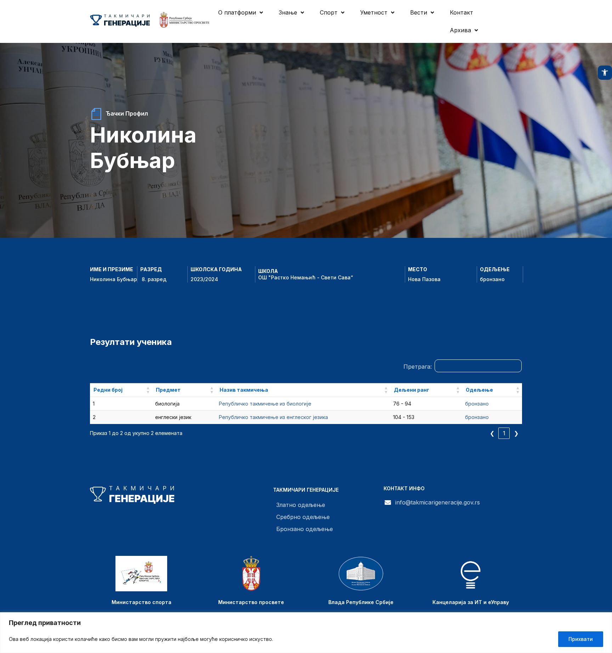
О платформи (237, 12)
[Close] (604, 618)
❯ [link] (516, 433)
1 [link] (504, 433)
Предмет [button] (168, 390)
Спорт (329, 12)
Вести (418, 12)
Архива (460, 30)
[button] (605, 73)
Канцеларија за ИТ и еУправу (470, 602)
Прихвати (580, 639)
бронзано (492, 279)
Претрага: (417, 366)
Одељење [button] (479, 390)
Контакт (461, 12)
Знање (288, 12)
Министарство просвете (251, 602)
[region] (306, 632)
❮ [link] (492, 433)
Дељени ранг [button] (411, 390)
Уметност (373, 12)
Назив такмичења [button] (244, 390)
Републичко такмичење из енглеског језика (273, 417)
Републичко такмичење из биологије (265, 404)
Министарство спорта (141, 602)
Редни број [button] (108, 390)
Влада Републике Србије (360, 602)
